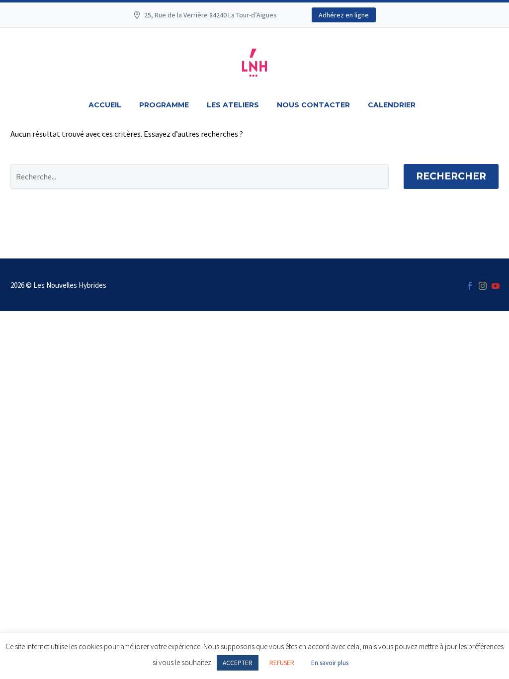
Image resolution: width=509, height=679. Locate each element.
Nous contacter (313, 104)
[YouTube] (496, 286)
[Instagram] (483, 286)
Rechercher (451, 176)
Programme (164, 104)
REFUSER (281, 663)
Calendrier (392, 104)
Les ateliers (233, 104)
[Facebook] (470, 286)
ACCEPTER (238, 663)
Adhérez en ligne (344, 14)
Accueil (104, 104)
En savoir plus (329, 663)
